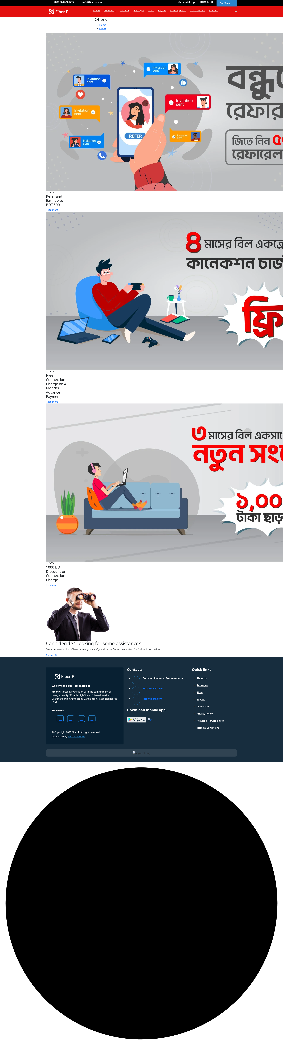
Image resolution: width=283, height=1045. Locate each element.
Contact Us (52, 655)
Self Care (225, 3)
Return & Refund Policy (210, 720)
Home (96, 10)
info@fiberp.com (92, 2)
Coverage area (178, 10)
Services (124, 10)
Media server (197, 10)
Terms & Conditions (208, 727)
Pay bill (162, 10)
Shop (151, 10)
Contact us (203, 706)
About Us (202, 678)
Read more (52, 209)
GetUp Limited (76, 736)
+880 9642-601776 (64, 2)
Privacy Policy (205, 713)
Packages (139, 10)
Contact (213, 10)
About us (109, 10)
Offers (102, 28)
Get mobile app (187, 2)
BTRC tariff (206, 2)
